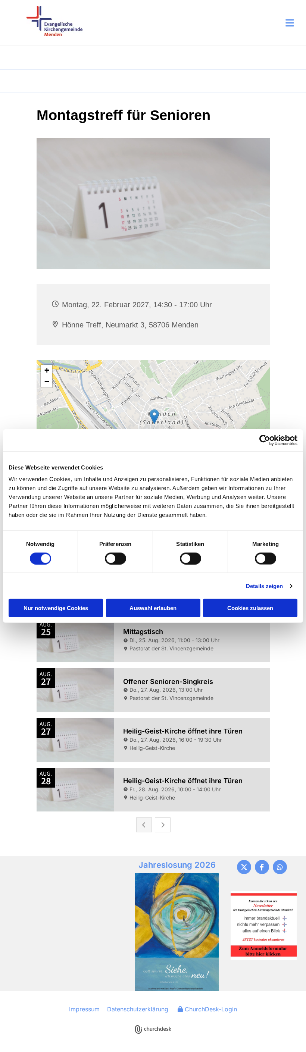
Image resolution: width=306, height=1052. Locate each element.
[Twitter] (244, 867)
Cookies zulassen (250, 608)
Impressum (84, 1009)
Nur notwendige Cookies (56, 608)
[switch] (115, 558)
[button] (188, 23)
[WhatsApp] (279, 867)
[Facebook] (262, 867)
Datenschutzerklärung (137, 1009)
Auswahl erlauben (153, 608)
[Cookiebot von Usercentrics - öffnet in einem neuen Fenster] (264, 440)
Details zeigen (264, 585)
